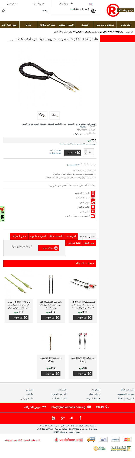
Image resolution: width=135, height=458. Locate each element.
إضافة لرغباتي (55, 150)
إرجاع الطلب (94, 394)
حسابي (29, 389)
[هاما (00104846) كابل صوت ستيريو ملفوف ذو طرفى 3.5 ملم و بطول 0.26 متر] (55, 119)
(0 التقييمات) (73, 164)
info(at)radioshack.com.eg (68, 407)
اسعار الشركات (82, 197)
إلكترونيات (126, 24)
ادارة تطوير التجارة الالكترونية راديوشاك (22, 440)
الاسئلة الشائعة (59, 398)
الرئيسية (129, 32)
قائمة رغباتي (27, 398)
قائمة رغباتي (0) (66, 3)
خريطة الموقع (93, 398)
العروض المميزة (59, 394)
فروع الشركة (38, 3)
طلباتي (29, 394)
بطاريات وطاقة (47, 24)
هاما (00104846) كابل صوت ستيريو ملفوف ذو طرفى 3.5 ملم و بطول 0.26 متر (88, 32)
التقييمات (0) (55, 236)
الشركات (62, 389)
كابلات (28, 24)
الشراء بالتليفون (82, 193)
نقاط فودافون (83, 207)
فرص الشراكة (32, 407)
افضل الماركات (9, 24)
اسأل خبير (85, 211)
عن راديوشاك (127, 389)
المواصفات (70, 236)
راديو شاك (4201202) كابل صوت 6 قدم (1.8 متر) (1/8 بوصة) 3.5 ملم (51, 305)
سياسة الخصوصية (125, 394)
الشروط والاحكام (126, 398)
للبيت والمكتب (66, 24)
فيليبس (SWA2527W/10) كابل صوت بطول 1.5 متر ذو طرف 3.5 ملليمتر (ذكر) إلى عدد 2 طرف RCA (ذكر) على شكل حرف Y (83, 305)
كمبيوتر (84, 24)
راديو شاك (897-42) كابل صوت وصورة (82, 359)
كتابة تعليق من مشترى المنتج (78, 216)
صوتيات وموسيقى (105, 24)
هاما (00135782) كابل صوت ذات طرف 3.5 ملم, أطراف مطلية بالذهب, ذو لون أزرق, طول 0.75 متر (19, 305)
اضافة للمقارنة (55, 153)
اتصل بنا (96, 389)
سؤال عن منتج (87, 236)
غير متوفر (82, 317)
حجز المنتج (84, 202)
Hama (82, 126)
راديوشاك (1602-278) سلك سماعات (51, 359)
